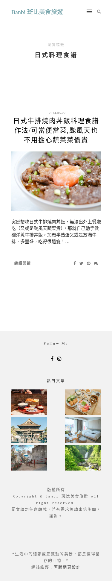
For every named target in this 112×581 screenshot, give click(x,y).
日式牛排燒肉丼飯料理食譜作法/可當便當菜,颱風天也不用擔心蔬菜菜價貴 (56, 130)
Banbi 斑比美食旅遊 (37, 12)
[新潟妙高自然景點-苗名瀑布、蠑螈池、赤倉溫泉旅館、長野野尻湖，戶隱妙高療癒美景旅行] (83, 458)
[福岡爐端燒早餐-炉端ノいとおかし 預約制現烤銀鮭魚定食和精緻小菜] (29, 402)
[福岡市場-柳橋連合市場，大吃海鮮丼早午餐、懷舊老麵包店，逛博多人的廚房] (83, 402)
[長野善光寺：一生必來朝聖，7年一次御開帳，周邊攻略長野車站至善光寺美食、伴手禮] (29, 430)
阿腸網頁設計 (67, 567)
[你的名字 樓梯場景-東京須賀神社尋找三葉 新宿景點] (29, 458)
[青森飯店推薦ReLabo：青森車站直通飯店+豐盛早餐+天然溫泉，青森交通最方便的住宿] (83, 430)
